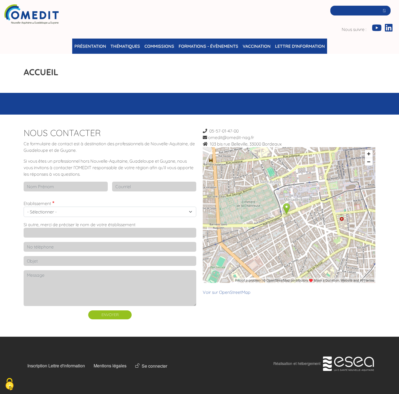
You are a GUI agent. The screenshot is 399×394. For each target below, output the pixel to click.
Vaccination (257, 46)
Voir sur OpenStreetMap (227, 292)
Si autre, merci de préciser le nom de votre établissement (79, 224)
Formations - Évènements (208, 46)
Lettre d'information (300, 46)
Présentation (90, 46)
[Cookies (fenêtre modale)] (9, 384)
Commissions (159, 46)
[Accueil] (31, 21)
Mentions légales (110, 366)
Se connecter (154, 366)
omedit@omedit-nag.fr (231, 137)
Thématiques (125, 46)
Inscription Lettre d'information (56, 366)
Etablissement (37, 203)
